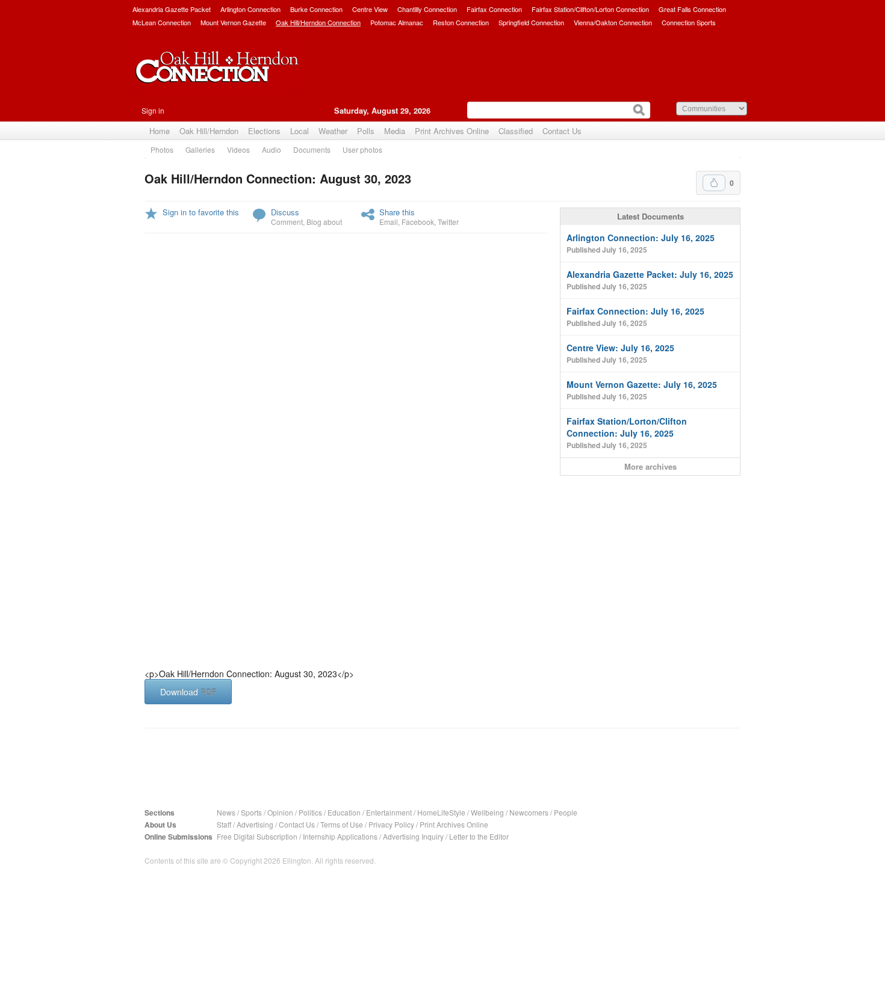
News (226, 812)
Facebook (418, 222)
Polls (365, 131)
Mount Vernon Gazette (233, 22)
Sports (251, 812)
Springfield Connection (531, 22)
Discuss (285, 212)
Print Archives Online (452, 131)
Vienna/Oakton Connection (613, 22)
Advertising (255, 824)
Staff (224, 824)
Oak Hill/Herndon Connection (318, 22)
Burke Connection (316, 9)
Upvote (714, 182)
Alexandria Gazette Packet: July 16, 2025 (650, 280)
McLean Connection (161, 22)
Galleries (200, 149)
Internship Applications (340, 836)
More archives (650, 466)
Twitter (448, 222)
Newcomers (528, 812)
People (565, 812)
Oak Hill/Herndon (208, 131)
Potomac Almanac (396, 22)
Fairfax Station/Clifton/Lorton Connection (590, 9)
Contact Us (562, 131)
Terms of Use (341, 824)
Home (159, 131)
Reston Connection (461, 22)
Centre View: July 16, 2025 (620, 353)
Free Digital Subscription (257, 836)
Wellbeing (487, 812)
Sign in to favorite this (201, 212)
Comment (287, 222)
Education (344, 812)
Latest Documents (650, 216)
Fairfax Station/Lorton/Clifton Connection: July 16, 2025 (627, 432)
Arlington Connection (250, 9)
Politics (310, 812)
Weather (332, 131)
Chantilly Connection (427, 9)
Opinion (280, 812)
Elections (264, 131)
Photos (162, 149)
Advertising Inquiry (413, 836)
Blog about (324, 222)
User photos (362, 149)
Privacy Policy (391, 824)
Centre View (370, 9)
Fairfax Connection (494, 9)
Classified (515, 131)
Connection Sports (689, 22)
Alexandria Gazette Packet (171, 9)
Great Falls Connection (692, 9)
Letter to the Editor (479, 836)
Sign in (152, 110)
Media (394, 131)
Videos (238, 149)
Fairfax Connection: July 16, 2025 (635, 316)
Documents (312, 149)
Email (388, 222)
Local (299, 131)
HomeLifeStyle (441, 812)
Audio (271, 149)
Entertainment (389, 812)
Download (188, 692)
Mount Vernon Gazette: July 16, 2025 (642, 390)
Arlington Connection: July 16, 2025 (641, 243)
